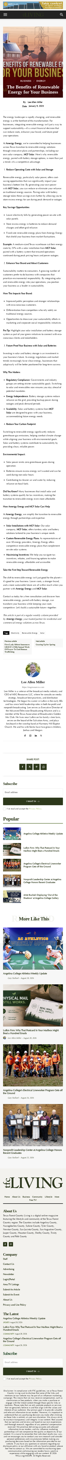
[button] (5, 15)
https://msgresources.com (33, 687)
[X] (41, 735)
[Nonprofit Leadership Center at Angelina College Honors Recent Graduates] (12, 881)
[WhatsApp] (44, 767)
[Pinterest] (36, 767)
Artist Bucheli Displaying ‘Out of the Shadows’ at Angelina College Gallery (41, 896)
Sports (6, 1322)
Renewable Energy (30, 633)
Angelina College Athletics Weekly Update (43, 833)
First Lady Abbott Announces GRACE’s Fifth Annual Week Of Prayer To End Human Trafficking (17, 648)
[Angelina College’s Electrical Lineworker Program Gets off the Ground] (12, 865)
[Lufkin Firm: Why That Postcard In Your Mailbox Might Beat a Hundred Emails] (12, 849)
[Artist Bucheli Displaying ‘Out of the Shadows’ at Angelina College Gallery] (12, 896)
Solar (42, 633)
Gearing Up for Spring (45, 644)
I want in (31, 801)
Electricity (15, 633)
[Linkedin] (36, 735)
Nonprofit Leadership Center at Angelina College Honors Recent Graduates (42, 881)
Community (8, 1334)
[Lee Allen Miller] (33, 669)
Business (25, 81)
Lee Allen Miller (35, 102)
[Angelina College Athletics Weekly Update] (12, 833)
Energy (41, 81)
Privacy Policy (35, 808)
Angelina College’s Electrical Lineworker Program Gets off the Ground (42, 865)
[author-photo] (5, 978)
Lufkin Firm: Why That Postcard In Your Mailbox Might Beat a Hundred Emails (41, 849)
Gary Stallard (13, 978)
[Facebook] (25, 735)
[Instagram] (30, 735)
